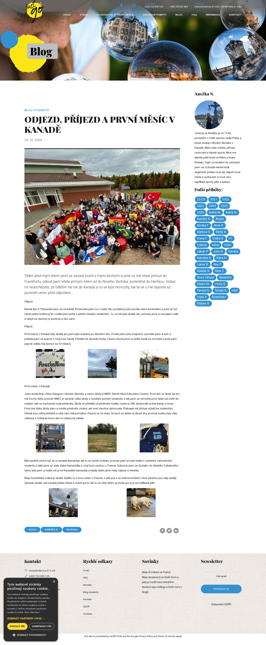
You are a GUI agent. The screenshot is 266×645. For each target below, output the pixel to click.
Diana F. (202, 238)
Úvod (67, 14)
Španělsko (219, 297)
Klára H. (221, 258)
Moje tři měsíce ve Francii (156, 572)
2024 (33, 529)
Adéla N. (231, 212)
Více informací (32, 612)
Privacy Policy (146, 636)
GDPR (86, 606)
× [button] (53, 581)
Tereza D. (203, 290)
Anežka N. (52, 529)
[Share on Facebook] (162, 530)
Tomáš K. (221, 290)
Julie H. (218, 251)
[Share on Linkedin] (176, 530)
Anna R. (219, 225)
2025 (224, 206)
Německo (225, 277)
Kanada (72, 529)
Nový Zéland (205, 277)
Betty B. (221, 232)
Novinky (87, 584)
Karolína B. (204, 258)
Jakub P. (202, 251)
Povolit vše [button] (17, 626)
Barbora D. (204, 232)
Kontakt (235, 14)
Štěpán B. (203, 303)
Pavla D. (220, 284)
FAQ (194, 14)
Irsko (227, 245)
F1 (230, 238)
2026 (200, 212)
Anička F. (203, 225)
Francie (202, 245)
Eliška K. (218, 238)
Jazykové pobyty (154, 14)
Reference (213, 14)
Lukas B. (202, 264)
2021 (213, 199)
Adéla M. (215, 212)
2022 (225, 199)
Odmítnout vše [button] (41, 626)
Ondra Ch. (203, 284)
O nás (84, 14)
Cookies (87, 613)
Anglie (220, 219)
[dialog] (31, 609)
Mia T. (217, 264)
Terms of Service (166, 636)
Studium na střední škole (115, 14)
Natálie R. (203, 271)
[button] (30, 618)
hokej (215, 245)
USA (235, 290)
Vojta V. (202, 297)
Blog (179, 14)
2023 (200, 206)
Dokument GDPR (221, 604)
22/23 (201, 199)
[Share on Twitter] (169, 530)
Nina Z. (219, 271)
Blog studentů (36, 110)
